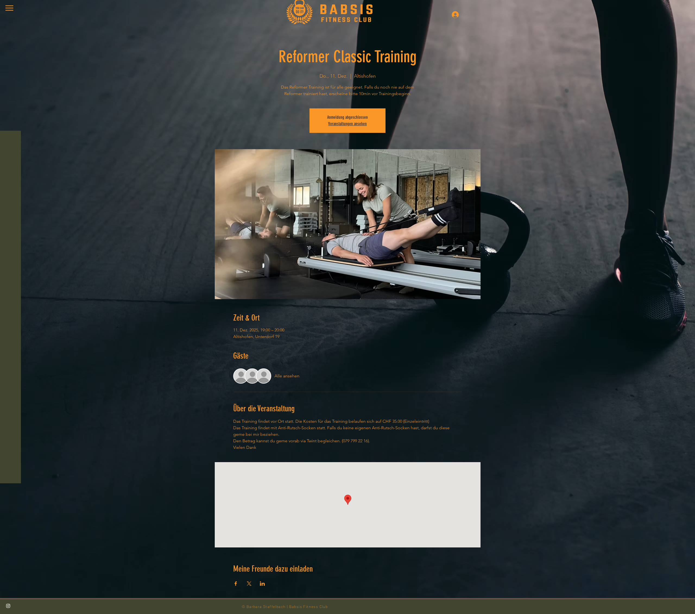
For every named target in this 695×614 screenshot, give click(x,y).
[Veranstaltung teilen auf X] (249, 583)
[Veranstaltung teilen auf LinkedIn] (262, 583)
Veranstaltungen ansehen (347, 123)
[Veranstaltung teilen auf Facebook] (235, 583)
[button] (9, 8)
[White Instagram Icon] (8, 606)
